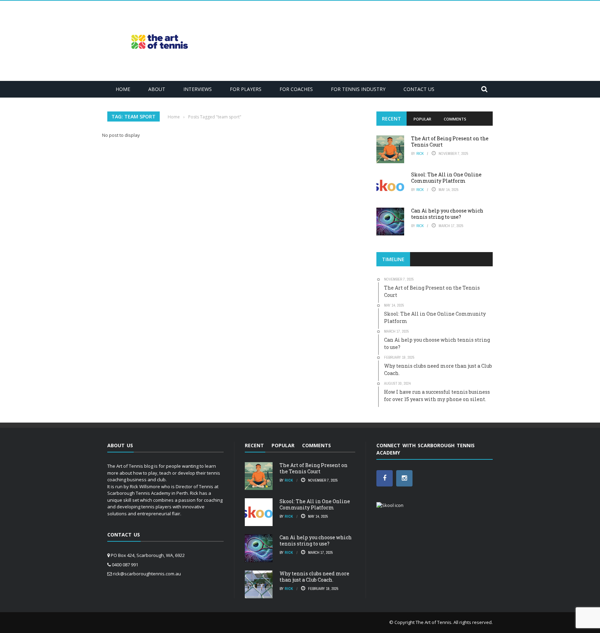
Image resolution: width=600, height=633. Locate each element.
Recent (391, 118)
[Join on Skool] (389, 505)
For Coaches (296, 89)
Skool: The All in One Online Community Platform (446, 177)
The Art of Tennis (433, 622)
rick (420, 153)
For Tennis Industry (358, 89)
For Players (245, 89)
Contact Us (418, 89)
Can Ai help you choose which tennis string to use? (447, 213)
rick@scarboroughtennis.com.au (147, 573)
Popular (422, 119)
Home (123, 89)
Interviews (197, 89)
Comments (455, 119)
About (156, 89)
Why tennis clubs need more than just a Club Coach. (314, 576)
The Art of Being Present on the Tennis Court (450, 141)
